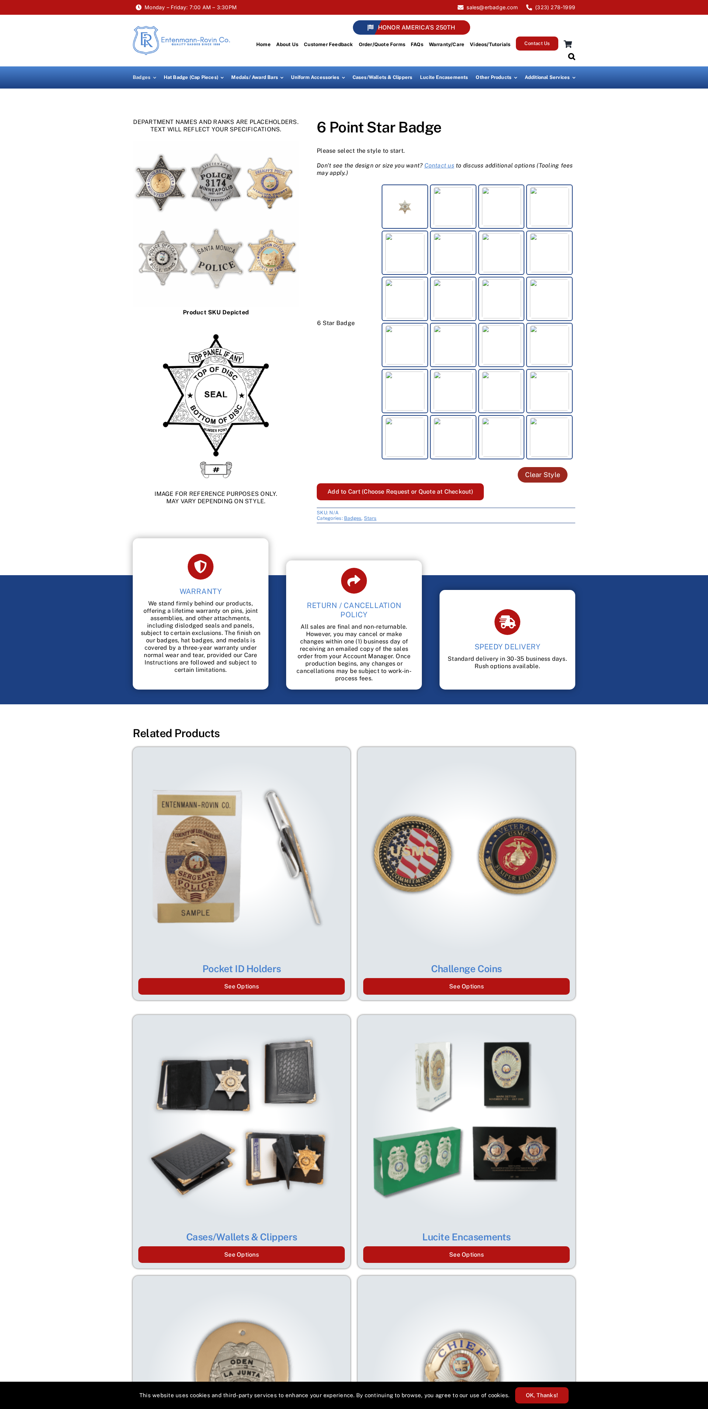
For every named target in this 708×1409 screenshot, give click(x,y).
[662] (453, 253)
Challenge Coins (466, 968)
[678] (453, 345)
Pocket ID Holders (241, 968)
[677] (405, 345)
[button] (571, 56)
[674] (549, 299)
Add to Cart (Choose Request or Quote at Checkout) (400, 491)
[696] (501, 437)
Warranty (201, 591)
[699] (549, 437)
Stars (370, 518)
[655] (501, 206)
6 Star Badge (336, 323)
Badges (352, 518)
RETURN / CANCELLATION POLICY (354, 610)
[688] (549, 345)
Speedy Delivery (508, 646)
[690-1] (549, 391)
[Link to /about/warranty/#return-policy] (354, 581)
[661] (405, 253)
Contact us (439, 165)
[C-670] (501, 253)
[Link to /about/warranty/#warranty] (201, 567)
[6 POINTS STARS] (216, 224)
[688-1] (405, 391)
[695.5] (453, 437)
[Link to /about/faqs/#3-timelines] (507, 622)
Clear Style (542, 475)
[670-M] (405, 299)
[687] (501, 345)
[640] (405, 206)
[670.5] (453, 299)
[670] (549, 253)
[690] (501, 391)
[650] (453, 206)
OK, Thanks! (542, 1395)
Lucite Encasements (466, 1237)
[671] (501, 299)
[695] (405, 437)
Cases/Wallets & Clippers (241, 1237)
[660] (549, 206)
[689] (453, 391)
